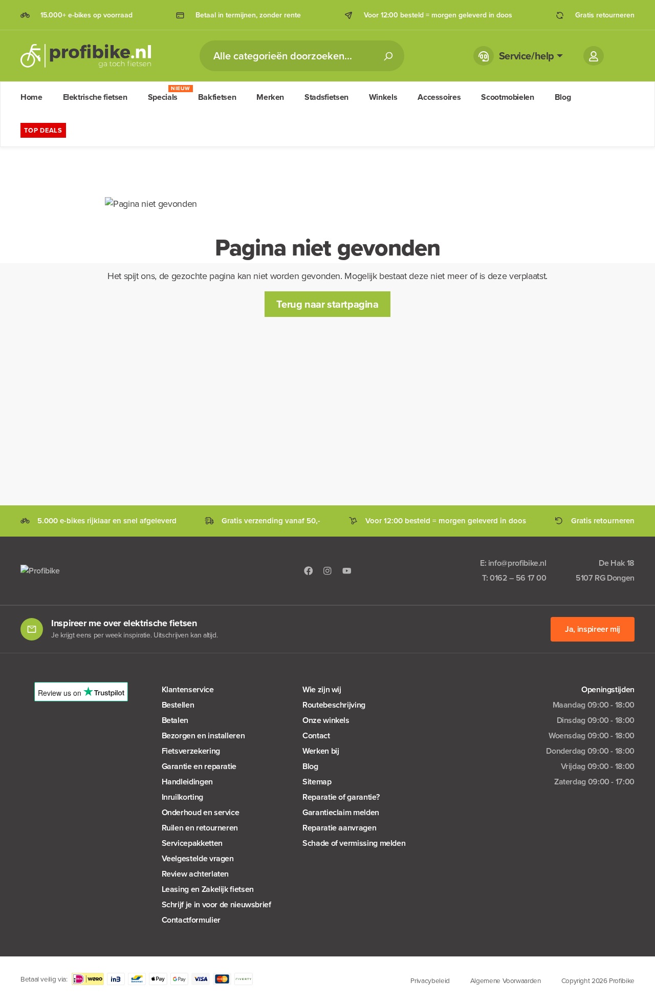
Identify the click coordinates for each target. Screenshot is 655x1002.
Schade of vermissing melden (353, 843)
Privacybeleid (429, 980)
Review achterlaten (195, 874)
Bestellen (178, 705)
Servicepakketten (192, 843)
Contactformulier (191, 920)
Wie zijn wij (321, 689)
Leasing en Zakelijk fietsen (208, 889)
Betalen (175, 720)
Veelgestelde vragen (198, 858)
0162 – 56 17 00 (518, 578)
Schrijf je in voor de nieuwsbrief (216, 904)
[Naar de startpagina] (85, 56)
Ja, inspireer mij (592, 629)
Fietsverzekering (191, 751)
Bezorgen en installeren (203, 735)
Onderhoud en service (200, 812)
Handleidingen (187, 781)
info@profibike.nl (517, 563)
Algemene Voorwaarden (505, 980)
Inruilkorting (182, 797)
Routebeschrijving (333, 705)
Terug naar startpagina (327, 304)
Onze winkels (326, 720)
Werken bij (320, 751)
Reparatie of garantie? (340, 797)
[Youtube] (347, 570)
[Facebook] (308, 570)
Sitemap (316, 781)
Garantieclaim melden (340, 812)
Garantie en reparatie (199, 766)
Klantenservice (188, 689)
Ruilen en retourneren (200, 828)
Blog (310, 766)
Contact (316, 735)
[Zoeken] (388, 55)
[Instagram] (327, 570)
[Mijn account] (593, 56)
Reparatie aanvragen (339, 828)
